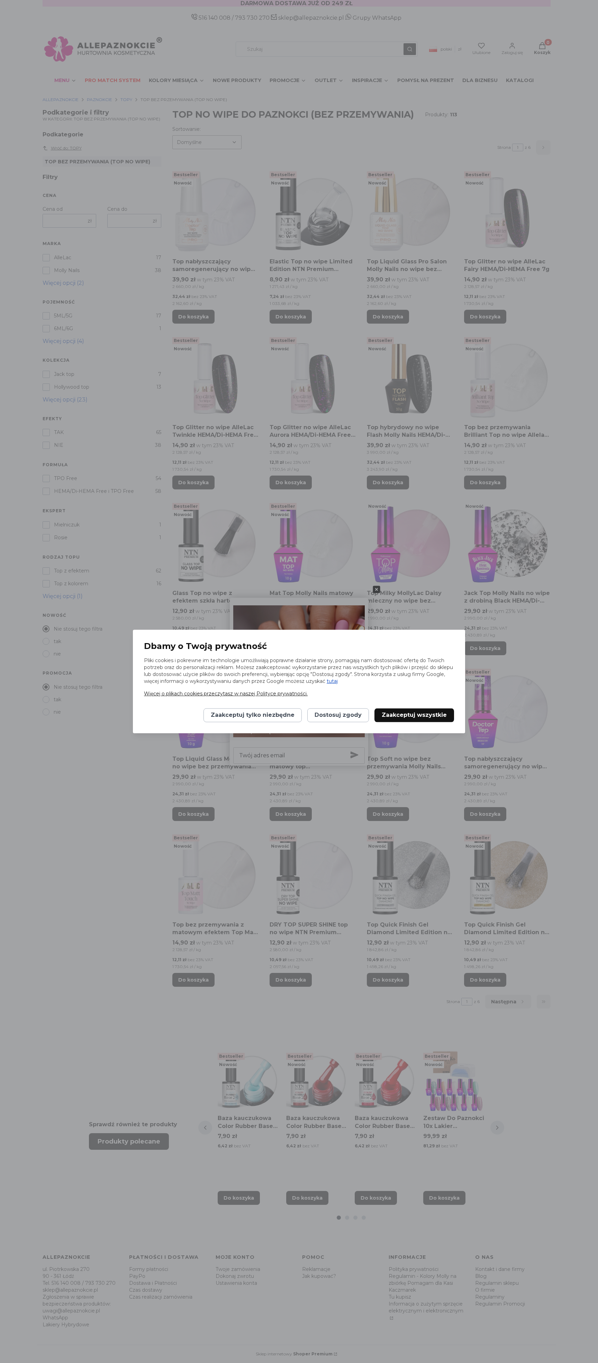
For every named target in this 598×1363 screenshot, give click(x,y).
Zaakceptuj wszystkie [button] (414, 715)
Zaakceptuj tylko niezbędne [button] (253, 715)
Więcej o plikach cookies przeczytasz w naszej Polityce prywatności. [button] (226, 694)
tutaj (332, 681)
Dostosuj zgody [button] (338, 715)
